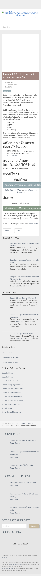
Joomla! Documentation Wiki (12, 389)
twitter (8, 7)
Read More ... (15, 443)
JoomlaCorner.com (7, 568)
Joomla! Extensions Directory (12, 381)
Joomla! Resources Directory (12, 400)
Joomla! (4, 557)
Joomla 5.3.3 (19, 338)
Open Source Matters (15, 564)
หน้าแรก (15, 423)
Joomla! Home (7, 373)
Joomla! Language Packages (12, 385)
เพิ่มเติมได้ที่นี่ (33, 224)
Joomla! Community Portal (11, 392)
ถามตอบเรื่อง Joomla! (11, 358)
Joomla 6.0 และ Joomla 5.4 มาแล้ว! (23, 298)
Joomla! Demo (7, 377)
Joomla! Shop (7, 408)
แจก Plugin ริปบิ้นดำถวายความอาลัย (23, 482)
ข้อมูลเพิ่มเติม (12, 155)
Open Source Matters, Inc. (11, 412)
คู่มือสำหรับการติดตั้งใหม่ (12, 190)
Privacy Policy (8, 353)
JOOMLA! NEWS (26, 423)
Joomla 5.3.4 (19, 322)
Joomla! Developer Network (12, 396)
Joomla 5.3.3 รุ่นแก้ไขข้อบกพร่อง (21, 334)
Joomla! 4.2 (7, 91)
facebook (3, 7)
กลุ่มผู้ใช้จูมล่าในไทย (10, 362)
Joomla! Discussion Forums (12, 404)
